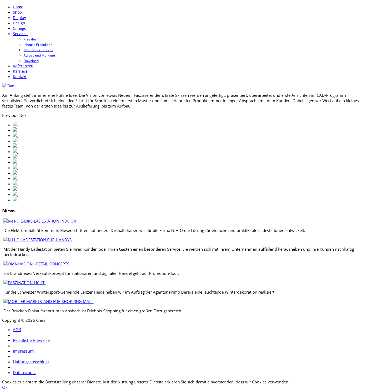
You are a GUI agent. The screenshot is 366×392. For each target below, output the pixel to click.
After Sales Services (38, 50)
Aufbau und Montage (39, 55)
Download (31, 60)
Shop (17, 12)
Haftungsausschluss (31, 361)
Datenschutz (24, 372)
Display (19, 17)
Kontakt (20, 76)
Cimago (19, 28)
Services (20, 33)
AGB (17, 329)
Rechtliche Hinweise (31, 340)
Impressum (23, 351)
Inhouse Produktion (38, 44)
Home (18, 6)
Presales (30, 39)
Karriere (20, 71)
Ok (5, 387)
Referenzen (23, 65)
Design (19, 22)
